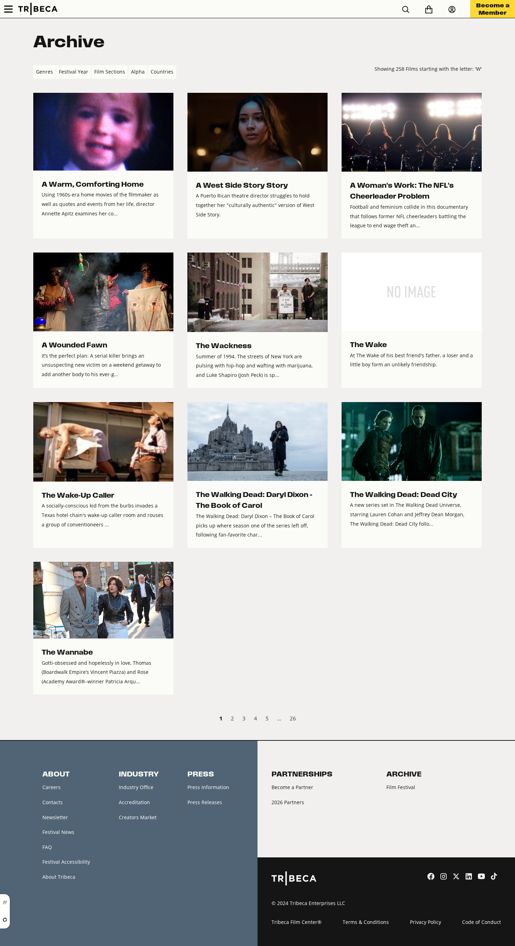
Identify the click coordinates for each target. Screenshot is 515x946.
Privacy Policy (425, 922)
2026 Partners (288, 802)
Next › (476, 719)
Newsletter (55, 817)
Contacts (52, 802)
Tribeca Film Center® (297, 922)
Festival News (58, 832)
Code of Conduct (481, 922)
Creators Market (138, 817)
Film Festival (400, 787)
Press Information (208, 787)
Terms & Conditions (366, 922)
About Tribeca (58, 877)
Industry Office (136, 787)
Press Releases (204, 802)
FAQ (47, 847)
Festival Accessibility (66, 861)
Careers (51, 787)
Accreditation (134, 802)
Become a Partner (292, 787)
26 (293, 718)
